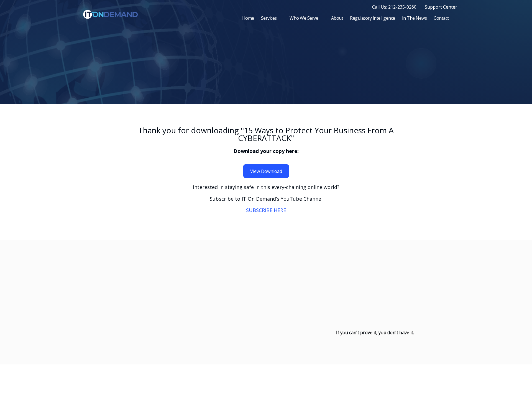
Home (248, 18)
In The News (414, 18)
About (337, 18)
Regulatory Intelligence (372, 18)
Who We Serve (304, 18)
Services (269, 18)
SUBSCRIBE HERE (266, 210)
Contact (441, 18)
